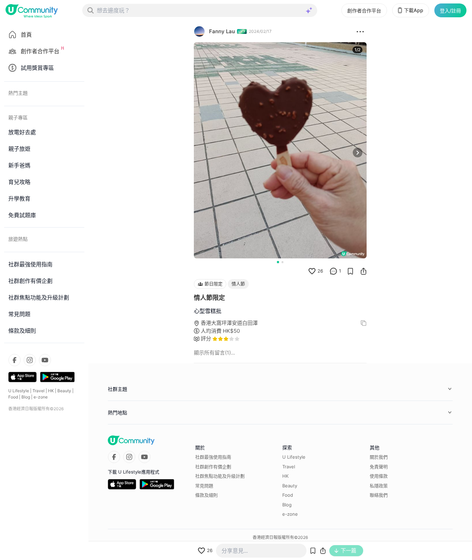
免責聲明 (379, 466)
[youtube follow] (45, 360)
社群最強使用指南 (213, 457)
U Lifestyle (18, 390)
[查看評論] (333, 271)
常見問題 (204, 485)
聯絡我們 (379, 495)
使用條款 (379, 476)
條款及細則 (206, 495)
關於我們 (379, 457)
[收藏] (350, 271)
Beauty (64, 390)
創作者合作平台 (364, 10)
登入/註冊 (450, 10)
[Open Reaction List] (360, 31)
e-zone (41, 397)
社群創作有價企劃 (213, 466)
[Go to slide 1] (278, 262)
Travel (38, 390)
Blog (25, 397)
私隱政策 (379, 485)
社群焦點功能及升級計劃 (220, 476)
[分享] (363, 271)
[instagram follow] (29, 360)
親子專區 (18, 117)
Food (13, 397)
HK (51, 390)
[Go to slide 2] (282, 262)
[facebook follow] (14, 360)
